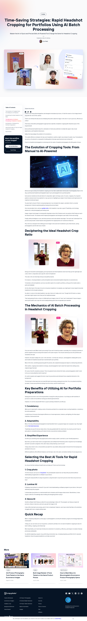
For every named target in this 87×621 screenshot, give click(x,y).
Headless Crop (7, 603)
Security (40, 600)
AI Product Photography (25, 598)
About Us (40, 598)
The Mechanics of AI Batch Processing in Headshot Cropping (13, 120)
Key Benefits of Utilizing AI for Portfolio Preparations (12, 124)
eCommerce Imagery (9, 600)
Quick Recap (8, 131)
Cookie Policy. (58, 618)
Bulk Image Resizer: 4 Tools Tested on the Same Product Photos (43, 575)
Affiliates (40, 612)
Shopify (21, 609)
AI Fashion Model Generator (26, 600)
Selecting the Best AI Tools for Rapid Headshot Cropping (14, 128)
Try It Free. (13, 150)
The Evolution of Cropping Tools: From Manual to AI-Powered (13, 112)
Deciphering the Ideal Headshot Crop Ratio (14, 116)
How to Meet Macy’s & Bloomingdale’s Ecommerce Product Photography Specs (70, 575)
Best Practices (64, 570)
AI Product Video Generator (26, 603)
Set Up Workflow (13, 146)
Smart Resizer (7, 609)
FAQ (39, 609)
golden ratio (45, 208)
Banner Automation (24, 606)
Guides (43, 14)
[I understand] (73, 619)
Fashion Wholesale (8, 598)
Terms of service (42, 606)
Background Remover (9, 606)
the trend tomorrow (33, 426)
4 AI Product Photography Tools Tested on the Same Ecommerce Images (15, 575)
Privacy (40, 603)
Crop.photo (43, 472)
